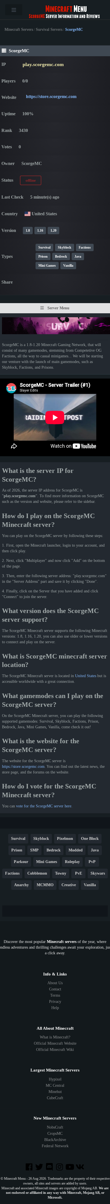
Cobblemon (37, 873)
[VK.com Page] (80, 1167)
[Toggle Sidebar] (13, 9)
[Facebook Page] (29, 1167)
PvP (92, 862)
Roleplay (72, 862)
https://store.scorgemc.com (51, 96)
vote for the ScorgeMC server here (43, 806)
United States (85, 676)
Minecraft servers (61, 942)
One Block (90, 838)
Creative (68, 885)
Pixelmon (65, 838)
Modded (76, 850)
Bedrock (61, 256)
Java (77, 256)
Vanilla (68, 266)
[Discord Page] (50, 1167)
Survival (44, 247)
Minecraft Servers (19, 30)
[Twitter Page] (40, 1167)
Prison (43, 256)
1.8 (28, 230)
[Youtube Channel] (70, 1167)
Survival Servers (49, 30)
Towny (60, 873)
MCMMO (45, 885)
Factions (85, 247)
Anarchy (21, 885)
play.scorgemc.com (43, 64)
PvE (78, 873)
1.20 (53, 230)
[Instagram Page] (60, 1167)
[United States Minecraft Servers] (27, 213)
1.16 (40, 230)
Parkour (21, 862)
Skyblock (64, 247)
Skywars (98, 873)
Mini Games (47, 266)
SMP (34, 850)
